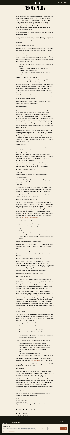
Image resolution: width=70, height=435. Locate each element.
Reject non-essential (53, 428)
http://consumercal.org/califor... (29, 217)
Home (4, 2)
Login (65, 2)
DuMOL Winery (35, 2)
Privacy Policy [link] (12, 431)
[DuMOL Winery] (6, 422)
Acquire (60, 2)
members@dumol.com (23, 413)
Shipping (60, 423)
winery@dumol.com (36, 360)
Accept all (63, 428)
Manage (44, 428)
